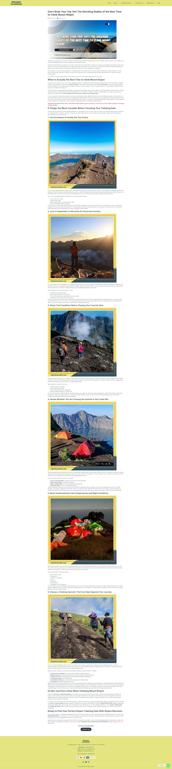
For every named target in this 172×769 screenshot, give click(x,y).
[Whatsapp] (168, 765)
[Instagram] (83, 762)
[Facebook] (86, 762)
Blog (159, 3)
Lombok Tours (139, 3)
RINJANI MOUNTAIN (73, 720)
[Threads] (88, 762)
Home (109, 3)
